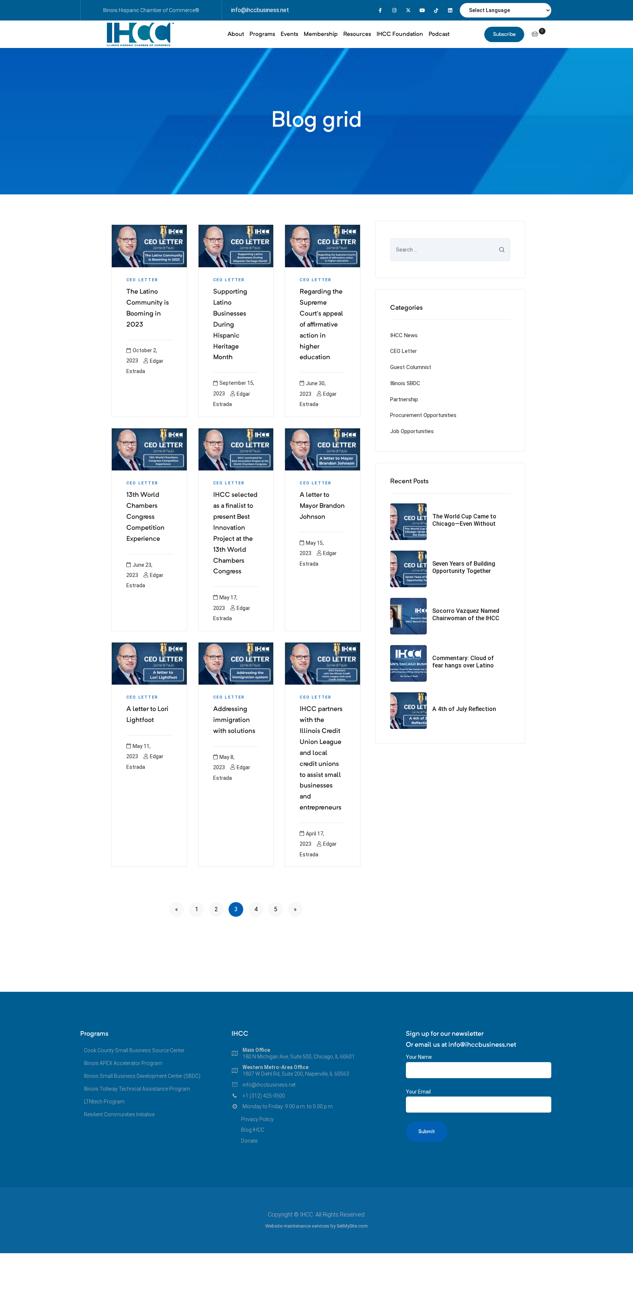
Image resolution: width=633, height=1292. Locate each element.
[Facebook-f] (380, 10)
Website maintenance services (297, 1226)
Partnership (404, 399)
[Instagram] (394, 10)
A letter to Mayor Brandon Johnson (322, 506)
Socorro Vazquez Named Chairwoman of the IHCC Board (465, 614)
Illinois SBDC (405, 383)
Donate (249, 1141)
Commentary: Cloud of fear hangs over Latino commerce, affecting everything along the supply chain (463, 662)
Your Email (418, 1092)
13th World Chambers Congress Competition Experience (145, 517)
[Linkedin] (450, 10)
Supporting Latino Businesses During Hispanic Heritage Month (230, 324)
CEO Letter (142, 280)
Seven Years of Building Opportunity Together (463, 567)
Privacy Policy (257, 1119)
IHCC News (404, 335)
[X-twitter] (408, 10)
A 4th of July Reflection (464, 708)
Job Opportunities (412, 431)
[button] (504, 34)
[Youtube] (422, 10)
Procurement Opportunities (423, 415)
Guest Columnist (410, 367)
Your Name (419, 1057)
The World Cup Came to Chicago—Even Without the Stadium (464, 520)
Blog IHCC (252, 1130)
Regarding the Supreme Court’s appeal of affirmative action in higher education (321, 324)
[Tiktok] (436, 10)
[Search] (501, 249)
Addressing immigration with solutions (234, 720)
